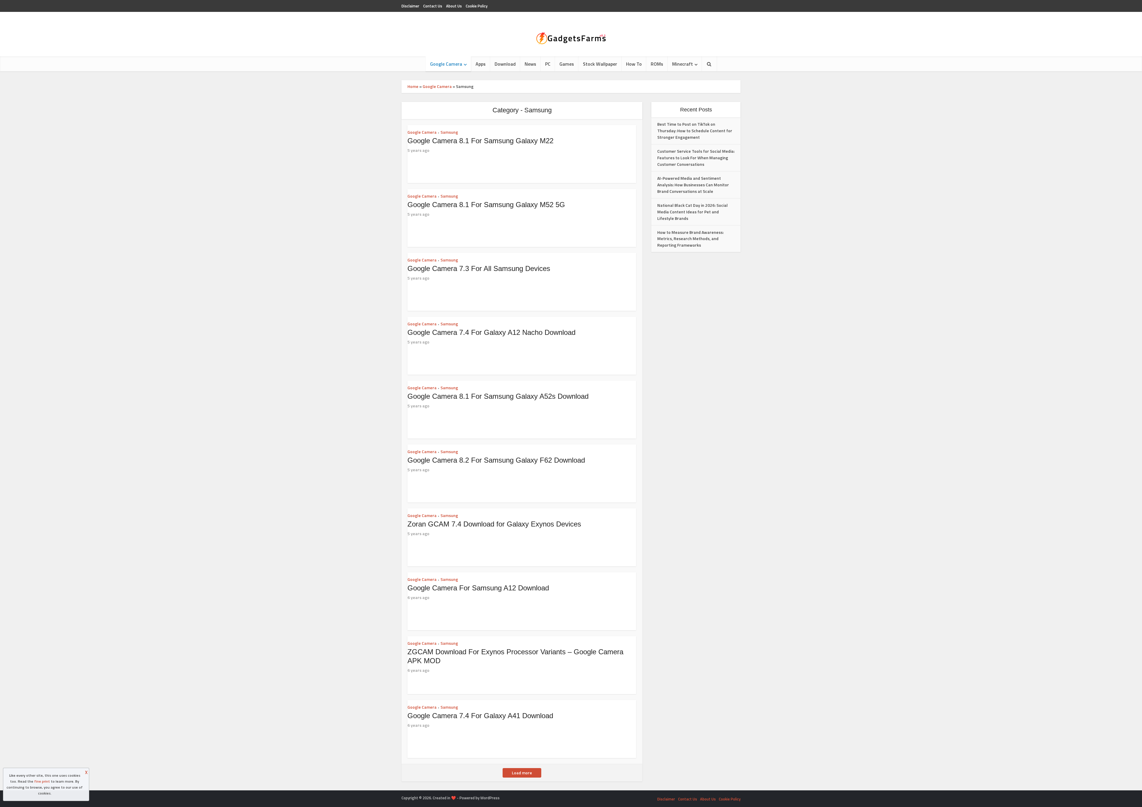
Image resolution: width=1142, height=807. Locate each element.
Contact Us (432, 6)
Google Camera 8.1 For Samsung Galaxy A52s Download (498, 396)
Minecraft (682, 63)
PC (547, 63)
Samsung (449, 132)
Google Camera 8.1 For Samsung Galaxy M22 (480, 141)
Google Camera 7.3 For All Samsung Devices (478, 268)
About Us (454, 6)
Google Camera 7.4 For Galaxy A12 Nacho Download (491, 332)
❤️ (453, 798)
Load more (522, 773)
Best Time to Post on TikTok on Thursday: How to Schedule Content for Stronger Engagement (694, 130)
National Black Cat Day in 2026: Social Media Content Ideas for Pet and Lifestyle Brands (692, 211)
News (530, 63)
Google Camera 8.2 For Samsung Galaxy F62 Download (496, 460)
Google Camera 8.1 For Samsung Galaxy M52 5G (486, 205)
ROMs (657, 63)
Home (412, 86)
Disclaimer (410, 6)
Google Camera (446, 63)
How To (634, 63)
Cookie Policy (476, 6)
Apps (481, 63)
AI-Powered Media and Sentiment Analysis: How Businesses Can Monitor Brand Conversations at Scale (693, 184)
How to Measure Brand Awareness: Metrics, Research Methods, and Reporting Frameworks (690, 238)
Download (505, 63)
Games (566, 63)
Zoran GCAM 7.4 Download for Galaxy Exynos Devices (494, 524)
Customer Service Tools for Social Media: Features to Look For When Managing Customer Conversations (696, 157)
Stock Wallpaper (600, 63)
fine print (42, 781)
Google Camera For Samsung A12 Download (478, 588)
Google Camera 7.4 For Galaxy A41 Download (480, 716)
